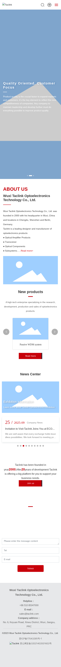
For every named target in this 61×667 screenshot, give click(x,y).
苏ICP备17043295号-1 (30, 638)
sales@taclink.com (29, 613)
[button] (27, 175)
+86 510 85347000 (29, 605)
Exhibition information (18, 401)
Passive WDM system (30, 344)
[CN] (49, 4)
